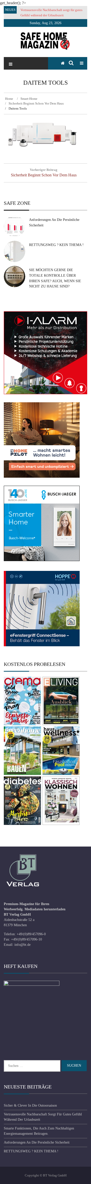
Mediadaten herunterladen (45, 909)
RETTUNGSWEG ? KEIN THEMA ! (56, 245)
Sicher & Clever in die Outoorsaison (30, 1105)
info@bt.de (22, 945)
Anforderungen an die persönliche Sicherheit (37, 1142)
